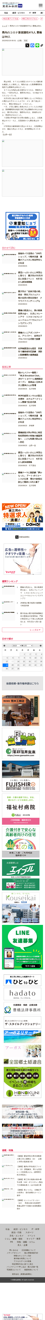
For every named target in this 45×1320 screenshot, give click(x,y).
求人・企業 (23, 1245)
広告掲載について (29, 1250)
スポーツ (30, 1232)
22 (24, 665)
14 (18, 661)
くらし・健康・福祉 (13, 1239)
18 (41, 661)
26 (7, 669)
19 (7, 665)
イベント (32, 1236)
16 (29, 661)
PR (11, 1242)
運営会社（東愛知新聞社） (22, 1274)
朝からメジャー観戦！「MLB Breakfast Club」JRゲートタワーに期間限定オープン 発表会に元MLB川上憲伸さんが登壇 (30, 378)
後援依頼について (31, 1270)
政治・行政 (17, 1232)
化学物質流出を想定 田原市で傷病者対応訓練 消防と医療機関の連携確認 (30, 351)
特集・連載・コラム (26, 1242)
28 (18, 669)
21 (18, 665)
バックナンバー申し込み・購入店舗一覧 (22, 1267)
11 (41, 658)
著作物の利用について (22, 1258)
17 (35, 661)
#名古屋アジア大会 (10, 19)
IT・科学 (32, 13)
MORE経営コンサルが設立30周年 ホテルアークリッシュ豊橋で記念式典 (30, 399)
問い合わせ (13, 1250)
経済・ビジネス (18, 13)
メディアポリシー (14, 1253)
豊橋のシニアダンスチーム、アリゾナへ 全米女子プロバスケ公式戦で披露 (30, 336)
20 (12, 665)
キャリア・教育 (33, 1239)
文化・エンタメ (17, 1236)
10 (35, 658)
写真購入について (14, 1270)
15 (24, 661)
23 (29, 665)
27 (12, 669)
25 (41, 665)
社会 (6, 13)
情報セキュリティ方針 (22, 1256)
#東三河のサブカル (29, 19)
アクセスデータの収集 (22, 1261)
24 (35, 665)
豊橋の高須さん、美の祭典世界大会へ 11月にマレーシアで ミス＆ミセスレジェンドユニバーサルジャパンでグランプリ (30, 316)
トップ (4, 26)
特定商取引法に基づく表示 (22, 1264)
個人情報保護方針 (31, 1253)
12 (7, 661)
